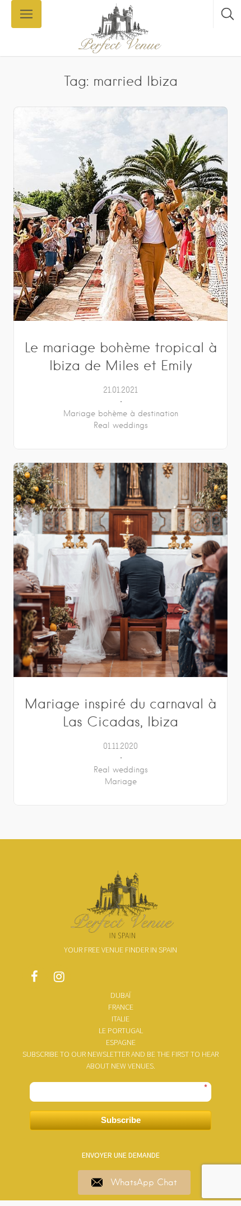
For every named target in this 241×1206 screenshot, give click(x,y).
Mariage (121, 781)
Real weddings (121, 425)
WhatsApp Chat (144, 1182)
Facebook (34, 979)
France (120, 1007)
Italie (120, 1019)
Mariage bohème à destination (120, 413)
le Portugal (121, 1030)
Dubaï (120, 995)
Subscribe (121, 1120)
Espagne (121, 1042)
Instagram (59, 979)
